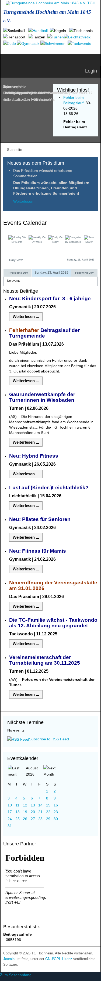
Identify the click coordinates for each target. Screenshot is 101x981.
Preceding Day (18, 272)
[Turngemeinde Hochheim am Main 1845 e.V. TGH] (50, 3)
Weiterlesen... (25, 201)
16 (56, 805)
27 (33, 819)
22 (48, 812)
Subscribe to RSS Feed (49, 739)
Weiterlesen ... (26, 316)
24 (10, 819)
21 (40, 812)
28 (40, 819)
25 (17, 819)
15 (48, 805)
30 (56, 819)
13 (33, 805)
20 (33, 812)
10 (10, 805)
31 (10, 826)
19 (25, 812)
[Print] (96, 223)
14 (40, 805)
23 (56, 812)
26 (25, 819)
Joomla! (9, 959)
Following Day (84, 272)
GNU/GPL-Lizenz (58, 959)
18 (17, 812)
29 (48, 819)
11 (17, 805)
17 (10, 812)
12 (25, 805)
